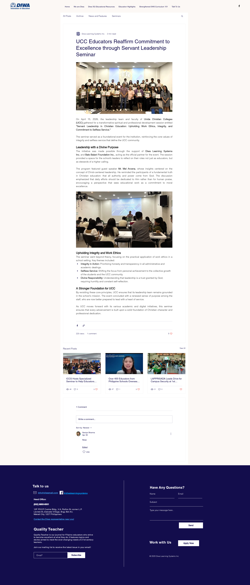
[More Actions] (170, 433)
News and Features (98, 16)
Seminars (116, 16)
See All (182, 348)
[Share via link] (83, 325)
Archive (79, 16)
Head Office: (40, 499)
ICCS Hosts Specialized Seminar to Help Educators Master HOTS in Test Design (81, 380)
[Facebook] (239, 6)
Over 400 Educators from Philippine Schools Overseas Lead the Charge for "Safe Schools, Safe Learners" (123, 380)
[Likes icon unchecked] (84, 451)
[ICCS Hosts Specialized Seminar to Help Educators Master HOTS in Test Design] (82, 363)
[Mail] (35, 492)
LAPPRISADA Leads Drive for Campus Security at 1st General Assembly (166, 380)
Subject (153, 502)
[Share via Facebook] (77, 325)
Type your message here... (162, 510)
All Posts (67, 16)
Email (180, 494)
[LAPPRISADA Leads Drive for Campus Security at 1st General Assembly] (166, 363)
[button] (182, 16)
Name (152, 494)
